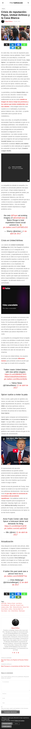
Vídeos (3, 8)
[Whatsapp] (24, 44)
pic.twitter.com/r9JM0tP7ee (15, 576)
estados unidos (5, 607)
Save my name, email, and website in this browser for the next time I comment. (14, 709)
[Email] (18, 47)
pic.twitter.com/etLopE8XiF (15, 528)
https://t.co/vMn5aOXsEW (15, 526)
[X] (6, 44)
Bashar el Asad (11, 603)
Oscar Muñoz (4, 609)
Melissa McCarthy (17, 607)
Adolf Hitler (4, 603)
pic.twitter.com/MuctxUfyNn (15, 379)
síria (9, 610)
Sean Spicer (4, 610)
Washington (22, 610)
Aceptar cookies (6, 726)
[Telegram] (12, 47)
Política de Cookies (19, 720)
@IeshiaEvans (19, 218)
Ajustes (16, 723)
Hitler (11, 607)
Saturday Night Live (18, 609)
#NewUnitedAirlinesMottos (16, 377)
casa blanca (19, 603)
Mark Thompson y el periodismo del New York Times (15, 666)
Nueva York (26, 607)
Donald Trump (19, 605)
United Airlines (14, 610)
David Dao (12, 605)
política (10, 609)
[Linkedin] (12, 44)
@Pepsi (14, 215)
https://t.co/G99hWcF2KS (15, 374)
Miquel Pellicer (9, 21)
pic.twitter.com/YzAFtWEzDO (15, 227)
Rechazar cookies (7, 723)
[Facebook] (18, 44)
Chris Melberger (5, 605)
